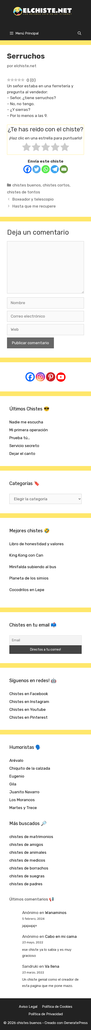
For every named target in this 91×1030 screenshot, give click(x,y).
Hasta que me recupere (34, 206)
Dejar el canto (22, 453)
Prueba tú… (19, 437)
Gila (12, 784)
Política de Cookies (57, 1007)
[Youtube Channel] (61, 377)
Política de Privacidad (45, 1014)
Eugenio (16, 776)
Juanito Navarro (24, 792)
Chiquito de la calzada (29, 768)
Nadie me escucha (26, 422)
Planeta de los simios (29, 578)
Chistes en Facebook (28, 693)
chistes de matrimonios (31, 836)
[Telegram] (55, 169)
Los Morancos (22, 799)
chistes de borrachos (28, 868)
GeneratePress (76, 1023)
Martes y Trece (23, 807)
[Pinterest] (50, 376)
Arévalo (16, 760)
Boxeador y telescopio (33, 199)
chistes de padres (25, 884)
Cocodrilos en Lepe (26, 589)
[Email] (64, 169)
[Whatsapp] (46, 169)
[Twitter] (36, 169)
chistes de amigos (26, 844)
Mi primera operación (28, 430)
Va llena (52, 966)
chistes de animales (27, 852)
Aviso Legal (28, 1007)
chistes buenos (26, 185)
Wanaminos (55, 912)
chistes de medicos (27, 860)
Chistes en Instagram (29, 701)
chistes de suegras (27, 876)
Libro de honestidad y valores (36, 544)
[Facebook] (27, 169)
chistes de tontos (23, 192)
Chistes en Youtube (27, 709)
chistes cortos (56, 185)
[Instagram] (40, 376)
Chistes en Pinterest (28, 717)
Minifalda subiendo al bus (32, 566)
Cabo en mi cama (61, 936)
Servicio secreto (24, 445)
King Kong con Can (26, 555)
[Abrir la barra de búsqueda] (79, 33)
